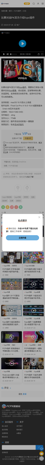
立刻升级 (22, 238)
